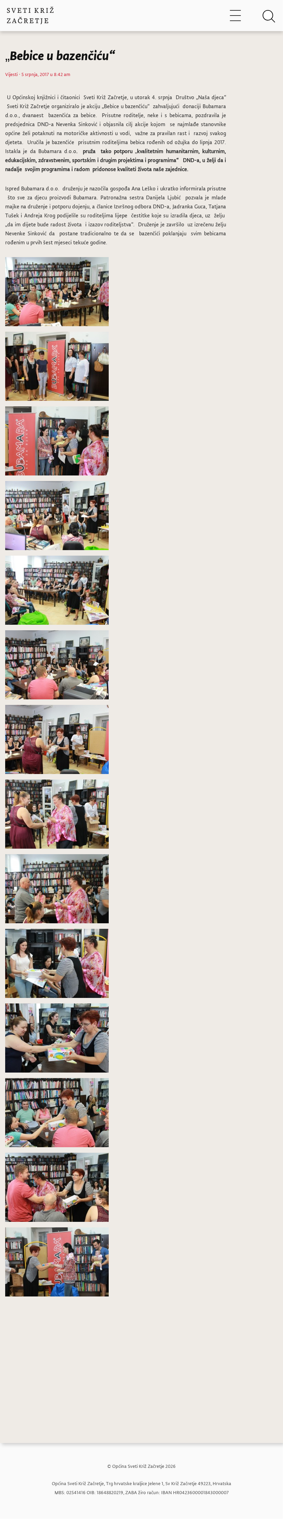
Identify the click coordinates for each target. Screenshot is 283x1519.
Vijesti (11, 74)
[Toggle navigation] (235, 15)
